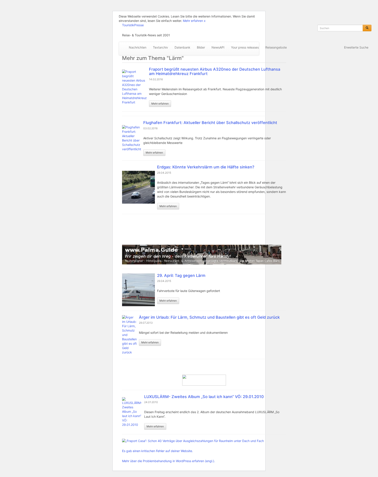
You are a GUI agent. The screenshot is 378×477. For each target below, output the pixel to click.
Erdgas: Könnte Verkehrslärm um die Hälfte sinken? (205, 167)
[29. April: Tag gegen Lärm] (138, 289)
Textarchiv (160, 47)
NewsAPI (218, 47)
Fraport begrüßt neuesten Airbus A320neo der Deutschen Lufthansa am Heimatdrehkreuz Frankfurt (214, 71)
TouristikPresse (133, 25)
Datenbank (182, 47)
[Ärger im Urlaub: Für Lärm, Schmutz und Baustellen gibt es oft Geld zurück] (129, 335)
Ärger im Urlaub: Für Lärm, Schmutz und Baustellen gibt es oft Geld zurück (209, 317)
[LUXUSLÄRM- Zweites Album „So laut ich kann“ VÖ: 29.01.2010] (132, 412)
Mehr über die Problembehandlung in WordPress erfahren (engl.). (168, 461)
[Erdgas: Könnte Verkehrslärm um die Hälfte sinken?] (138, 187)
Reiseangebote (276, 47)
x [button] (205, 21)
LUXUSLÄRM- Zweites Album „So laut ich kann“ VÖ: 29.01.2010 (204, 396)
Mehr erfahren (193, 21)
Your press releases (245, 47)
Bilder (201, 47)
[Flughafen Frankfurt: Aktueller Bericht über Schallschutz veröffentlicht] (131, 138)
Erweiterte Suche (356, 47)
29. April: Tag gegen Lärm (181, 275)
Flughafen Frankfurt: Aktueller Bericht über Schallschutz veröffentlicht (210, 122)
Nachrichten (137, 47)
